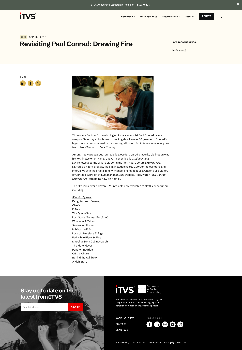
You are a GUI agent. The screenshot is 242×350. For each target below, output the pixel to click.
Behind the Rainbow (84, 257)
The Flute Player (82, 245)
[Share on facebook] (31, 83)
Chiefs (76, 205)
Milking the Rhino (82, 229)
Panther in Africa (82, 249)
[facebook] (149, 324)
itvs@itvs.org (179, 50)
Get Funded (127, 16)
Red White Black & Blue (86, 237)
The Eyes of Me (81, 213)
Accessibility (155, 342)
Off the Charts (80, 253)
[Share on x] (38, 83)
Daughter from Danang (86, 201)
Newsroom (122, 329)
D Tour (76, 209)
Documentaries (170, 16)
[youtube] (173, 324)
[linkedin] (157, 324)
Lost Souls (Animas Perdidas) (90, 217)
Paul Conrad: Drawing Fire (144, 162)
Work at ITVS (125, 318)
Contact (121, 324)
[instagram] (165, 324)
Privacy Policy (122, 342)
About (188, 16)
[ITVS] (28, 15)
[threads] (180, 324)
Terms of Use (139, 342)
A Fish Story (79, 261)
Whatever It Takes (83, 221)
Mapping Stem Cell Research (90, 241)
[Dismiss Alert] (238, 4)
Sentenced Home (83, 225)
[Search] (220, 16)
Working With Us (148, 16)
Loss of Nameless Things (87, 233)
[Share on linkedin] (23, 83)
